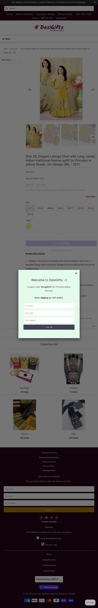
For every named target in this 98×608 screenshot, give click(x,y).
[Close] (76, 273)
